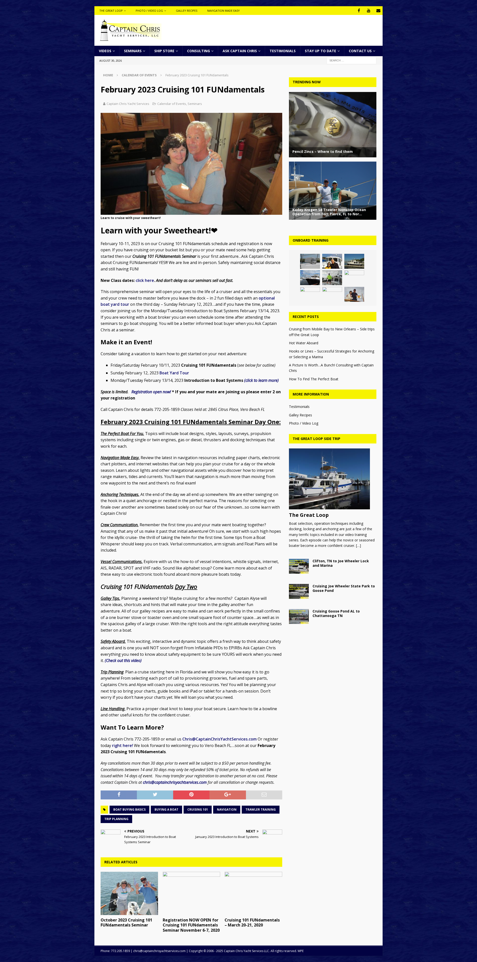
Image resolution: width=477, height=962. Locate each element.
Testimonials (283, 50)
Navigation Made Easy (223, 10)
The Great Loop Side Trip (316, 438)
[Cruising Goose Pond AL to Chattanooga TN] (299, 616)
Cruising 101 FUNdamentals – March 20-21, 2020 (252, 922)
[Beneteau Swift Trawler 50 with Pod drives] (310, 294)
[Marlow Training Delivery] (310, 277)
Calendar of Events (171, 103)
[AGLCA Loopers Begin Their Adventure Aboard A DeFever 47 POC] (354, 294)
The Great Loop (111, 10)
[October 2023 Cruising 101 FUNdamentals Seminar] (129, 893)
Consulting (198, 50)
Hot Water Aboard (303, 343)
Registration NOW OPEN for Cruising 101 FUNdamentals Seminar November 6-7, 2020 (191, 925)
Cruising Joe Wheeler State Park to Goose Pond (344, 588)
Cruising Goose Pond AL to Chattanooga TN (336, 613)
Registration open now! (151, 391)
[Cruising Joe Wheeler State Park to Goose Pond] (299, 591)
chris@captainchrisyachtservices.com (175, 782)
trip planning (116, 819)
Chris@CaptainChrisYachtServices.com (219, 739)
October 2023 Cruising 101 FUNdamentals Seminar (126, 922)
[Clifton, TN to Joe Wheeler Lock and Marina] (299, 566)
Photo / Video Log (149, 10)
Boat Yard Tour (174, 373)
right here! (122, 745)
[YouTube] (368, 10)
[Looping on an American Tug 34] (332, 261)
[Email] (378, 10)
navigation (227, 809)
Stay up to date (320, 50)
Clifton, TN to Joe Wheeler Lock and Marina (341, 563)
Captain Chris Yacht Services (128, 103)
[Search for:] (351, 60)
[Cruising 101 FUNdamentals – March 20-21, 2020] (253, 893)
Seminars (133, 50)
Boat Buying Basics (129, 809)
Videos (105, 50)
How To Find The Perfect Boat (313, 379)
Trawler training (260, 809)
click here (145, 280)
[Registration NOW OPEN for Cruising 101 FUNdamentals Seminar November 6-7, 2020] (191, 893)
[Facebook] (359, 10)
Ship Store (164, 50)
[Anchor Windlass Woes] (310, 261)
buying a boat (166, 809)
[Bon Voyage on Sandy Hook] (354, 277)
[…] (358, 545)
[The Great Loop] (332, 478)
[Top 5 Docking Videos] (332, 294)
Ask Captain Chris (240, 50)
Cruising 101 (197, 809)
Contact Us (360, 50)
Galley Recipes (186, 10)
